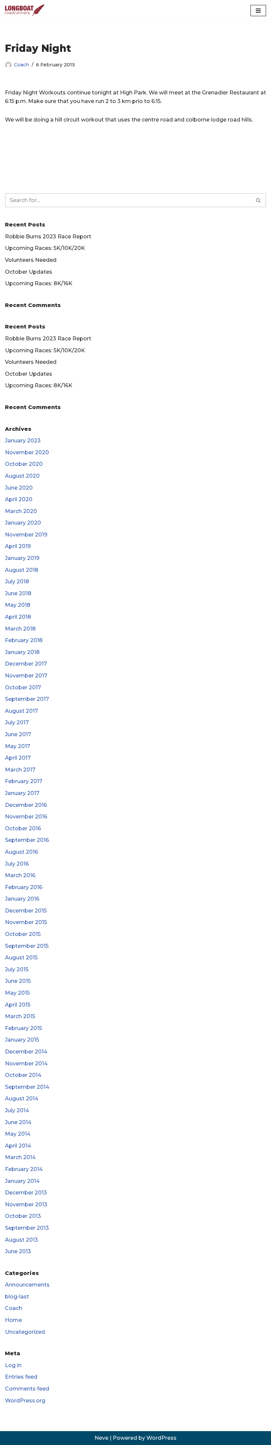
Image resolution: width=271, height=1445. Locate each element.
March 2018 (20, 629)
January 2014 (22, 1181)
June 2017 (18, 734)
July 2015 (16, 969)
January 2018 (22, 652)
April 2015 (17, 1005)
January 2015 (22, 1040)
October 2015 (23, 934)
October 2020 (24, 464)
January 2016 (22, 899)
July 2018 (17, 581)
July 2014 (17, 1110)
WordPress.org (25, 1400)
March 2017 (20, 770)
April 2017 (18, 758)
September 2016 (27, 840)
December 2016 (26, 805)
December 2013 (26, 1192)
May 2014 (17, 1134)
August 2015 (21, 957)
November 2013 (26, 1204)
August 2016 (21, 852)
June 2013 (18, 1251)
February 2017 (23, 781)
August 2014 (21, 1098)
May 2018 (17, 605)
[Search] (258, 200)
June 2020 (19, 488)
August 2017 (21, 711)
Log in (13, 1365)
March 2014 (20, 1157)
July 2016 (17, 864)
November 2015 (26, 922)
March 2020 (21, 511)
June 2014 (18, 1122)
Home (13, 1320)
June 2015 (18, 981)
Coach (21, 65)
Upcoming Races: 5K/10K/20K (45, 248)
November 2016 (26, 816)
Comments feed (27, 1389)
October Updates (28, 272)
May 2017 (17, 746)
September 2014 (27, 1087)
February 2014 (24, 1169)
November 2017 (26, 675)
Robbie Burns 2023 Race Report (48, 236)
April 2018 (18, 617)
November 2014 (26, 1063)
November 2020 (27, 452)
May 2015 (17, 993)
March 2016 (20, 875)
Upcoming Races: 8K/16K (38, 283)
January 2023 (23, 440)
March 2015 (20, 1016)
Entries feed (21, 1377)
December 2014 (26, 1052)
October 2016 (23, 828)
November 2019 (26, 535)
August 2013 (21, 1240)
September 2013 (27, 1228)
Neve (101, 1438)
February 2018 (24, 640)
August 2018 (21, 570)
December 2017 (26, 664)
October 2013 (23, 1216)
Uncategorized (25, 1332)
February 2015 (23, 1028)
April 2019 (18, 546)
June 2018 (18, 593)
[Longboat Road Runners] (25, 10)
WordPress (161, 1438)
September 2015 (27, 946)
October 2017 (23, 687)
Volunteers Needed (31, 260)
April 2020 (18, 499)
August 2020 (22, 476)
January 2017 (22, 793)
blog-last (17, 1296)
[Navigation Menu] (258, 10)
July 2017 (17, 722)
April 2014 (18, 1146)
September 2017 (27, 699)
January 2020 (23, 523)
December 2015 (26, 911)
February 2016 (23, 887)
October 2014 (23, 1075)
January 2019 (22, 558)
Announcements (27, 1285)
